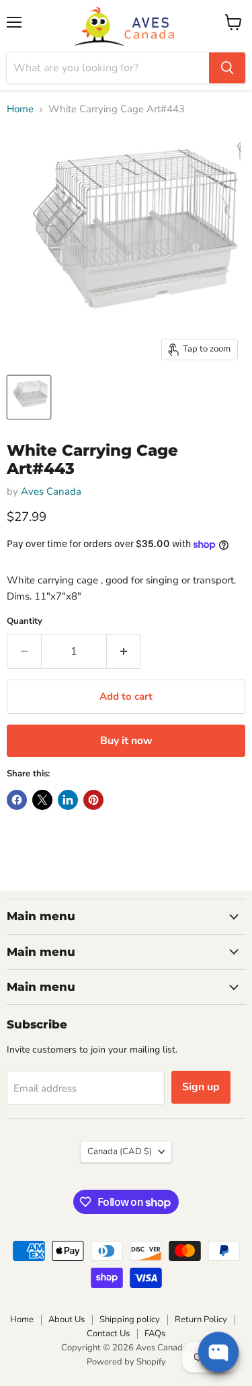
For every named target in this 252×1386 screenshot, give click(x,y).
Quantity (24, 621)
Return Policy (201, 1319)
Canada (119, 1151)
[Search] (227, 67)
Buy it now (126, 740)
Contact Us (108, 1334)
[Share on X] (42, 800)
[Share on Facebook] (17, 800)
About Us (66, 1319)
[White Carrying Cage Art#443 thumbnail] (28, 397)
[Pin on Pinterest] (93, 800)
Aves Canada (51, 491)
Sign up (201, 1086)
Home (20, 109)
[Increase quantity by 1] (124, 651)
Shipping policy (129, 1319)
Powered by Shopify (126, 1362)
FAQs (154, 1334)
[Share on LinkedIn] (68, 800)
